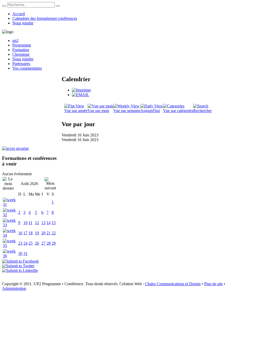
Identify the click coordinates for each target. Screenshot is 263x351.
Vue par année (76, 110)
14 (48, 222)
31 (25, 253)
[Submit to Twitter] (18, 266)
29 (54, 243)
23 (20, 243)
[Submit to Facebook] (20, 261)
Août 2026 (29, 183)
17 (25, 233)
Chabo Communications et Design (173, 284)
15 (54, 222)
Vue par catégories (178, 110)
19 (37, 233)
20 (43, 233)
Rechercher (202, 110)
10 (25, 222)
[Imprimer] (81, 90)
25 (31, 243)
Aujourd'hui (150, 110)
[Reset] (58, 6)
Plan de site (213, 284)
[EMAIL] (80, 95)
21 (48, 233)
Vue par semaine (126, 110)
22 (54, 233)
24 (25, 243)
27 (43, 243)
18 (31, 233)
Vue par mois (98, 110)
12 (37, 222)
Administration (14, 288)
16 (20, 233)
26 (37, 243)
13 (43, 222)
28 (48, 243)
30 (20, 253)
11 (30, 222)
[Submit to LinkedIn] (20, 270)
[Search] (4, 6)
